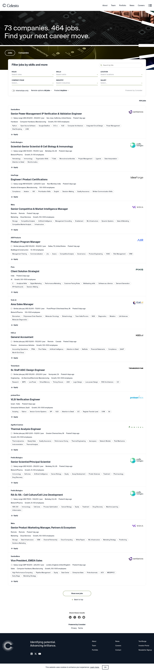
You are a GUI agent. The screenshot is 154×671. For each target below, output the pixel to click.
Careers (141, 5)
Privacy (74, 628)
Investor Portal (144, 646)
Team (113, 5)
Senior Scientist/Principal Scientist (31, 461)
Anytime (63, 90)
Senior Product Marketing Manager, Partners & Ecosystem (43, 527)
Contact (118, 650)
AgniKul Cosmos (17, 425)
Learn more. (94, 667)
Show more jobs (77, 593)
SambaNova (15, 109)
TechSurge (142, 641)
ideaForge (14, 175)
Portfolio (122, 5)
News (132, 5)
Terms (80, 628)
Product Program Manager (25, 241)
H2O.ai (13, 333)
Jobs (10, 53)
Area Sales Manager (22, 304)
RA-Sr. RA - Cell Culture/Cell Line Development (37, 494)
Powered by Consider (133, 90)
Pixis (12, 267)
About (104, 5)
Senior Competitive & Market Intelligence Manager (39, 209)
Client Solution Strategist (25, 271)
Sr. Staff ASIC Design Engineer (28, 370)
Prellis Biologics (17, 142)
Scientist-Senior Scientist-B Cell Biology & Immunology (42, 146)
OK (105, 667)
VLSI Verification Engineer (25, 399)
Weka (13, 205)
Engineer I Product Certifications (29, 179)
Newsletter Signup (145, 650)
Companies (23, 53)
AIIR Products (16, 238)
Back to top (78, 599)
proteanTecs (15, 395)
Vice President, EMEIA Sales (26, 560)
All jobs (47, 90)
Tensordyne (15, 366)
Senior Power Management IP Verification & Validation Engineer (46, 113)
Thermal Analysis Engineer (26, 429)
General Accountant (22, 337)
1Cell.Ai (13, 300)
